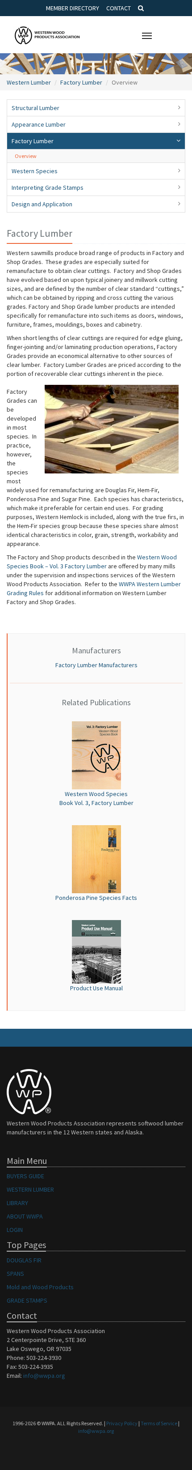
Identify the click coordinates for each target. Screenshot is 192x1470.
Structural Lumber (35, 108)
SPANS (15, 1274)
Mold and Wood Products (40, 1287)
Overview (26, 156)
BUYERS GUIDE (25, 1176)
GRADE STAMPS (27, 1300)
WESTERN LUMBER (30, 1189)
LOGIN (15, 1230)
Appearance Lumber (39, 124)
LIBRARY (17, 1203)
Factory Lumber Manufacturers (96, 665)
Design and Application (42, 204)
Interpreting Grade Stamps (47, 187)
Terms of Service (159, 1423)
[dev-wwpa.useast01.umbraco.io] (96, 951)
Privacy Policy (122, 1423)
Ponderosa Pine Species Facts (96, 898)
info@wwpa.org (44, 1376)
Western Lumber (29, 82)
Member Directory (72, 8)
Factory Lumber (81, 82)
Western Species (35, 171)
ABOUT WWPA (25, 1216)
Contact (118, 8)
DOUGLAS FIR (24, 1260)
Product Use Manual (96, 988)
